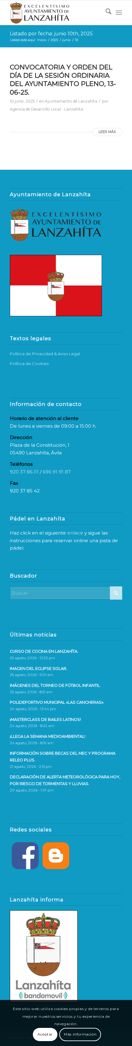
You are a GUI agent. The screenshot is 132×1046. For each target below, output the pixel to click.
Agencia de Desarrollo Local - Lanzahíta (46, 109)
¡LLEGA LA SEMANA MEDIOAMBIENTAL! (47, 736)
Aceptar (45, 1034)
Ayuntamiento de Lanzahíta (71, 101)
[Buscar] (105, 12)
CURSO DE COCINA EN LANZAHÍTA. (44, 651)
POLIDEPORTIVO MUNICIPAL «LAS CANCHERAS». (57, 702)
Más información (80, 1034)
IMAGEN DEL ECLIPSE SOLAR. (38, 668)
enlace (75, 533)
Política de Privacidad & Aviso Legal (45, 353)
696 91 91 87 (57, 472)
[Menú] (119, 12)
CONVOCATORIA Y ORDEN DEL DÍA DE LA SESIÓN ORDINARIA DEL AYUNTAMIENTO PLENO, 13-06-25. (63, 79)
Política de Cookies (29, 363)
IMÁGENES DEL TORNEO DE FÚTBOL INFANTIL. (55, 685)
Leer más (107, 132)
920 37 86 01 (24, 472)
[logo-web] (54, 12)
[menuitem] (105, 12)
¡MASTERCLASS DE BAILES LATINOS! (45, 719)
